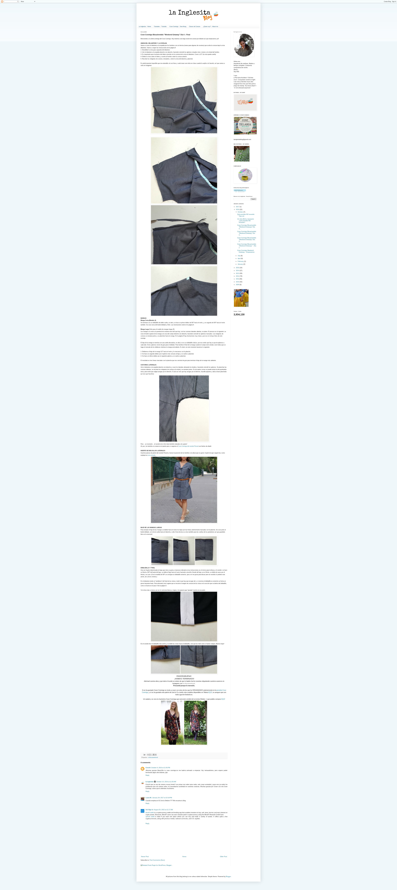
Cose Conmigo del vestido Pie (187, 446)
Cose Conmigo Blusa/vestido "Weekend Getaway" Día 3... (246, 233)
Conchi (148, 767)
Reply (147, 775)
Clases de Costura (194, 26)
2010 (238, 282)
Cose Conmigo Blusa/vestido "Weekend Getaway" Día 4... (246, 226)
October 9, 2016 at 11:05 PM (160, 767)
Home (184, 856)
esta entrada (151, 455)
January (240, 264)
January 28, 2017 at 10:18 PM (162, 797)
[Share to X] (152, 755)
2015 (238, 267)
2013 (238, 273)
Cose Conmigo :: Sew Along (177, 26)
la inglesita (149, 781)
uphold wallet (150, 816)
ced (197, 446)
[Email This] (148, 755)
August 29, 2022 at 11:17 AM (163, 809)
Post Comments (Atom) (157, 860)
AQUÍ (210, 692)
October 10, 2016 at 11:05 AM (166, 781)
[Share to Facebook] (154, 755)
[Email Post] (144, 754)
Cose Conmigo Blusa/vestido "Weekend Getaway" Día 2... (246, 239)
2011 (237, 279)
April (239, 258)
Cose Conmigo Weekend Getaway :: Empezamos (245, 251)
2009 (238, 284)
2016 (238, 209)
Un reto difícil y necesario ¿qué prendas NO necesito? (245, 220)
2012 (238, 276)
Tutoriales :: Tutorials (160, 26)
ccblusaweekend (153, 757)
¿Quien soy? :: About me (210, 26)
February (241, 261)
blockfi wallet (150, 812)
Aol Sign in (149, 809)
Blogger (228, 876)
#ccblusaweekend (189, 683)
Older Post (223, 856)
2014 (238, 270)
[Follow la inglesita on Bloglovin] (240, 191)
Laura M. (149, 797)
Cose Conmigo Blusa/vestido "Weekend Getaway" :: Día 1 (246, 245)
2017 (238, 206)
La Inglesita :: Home (145, 26)
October (240, 212)
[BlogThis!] (150, 755)
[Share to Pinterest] (156, 755)
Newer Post (145, 856)
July (239, 255)
